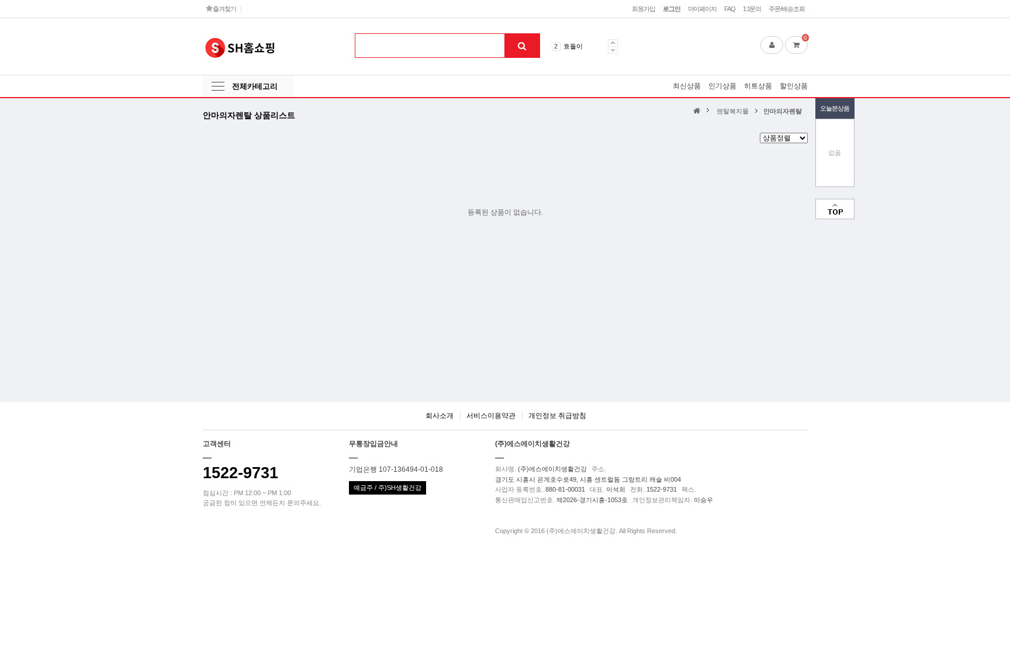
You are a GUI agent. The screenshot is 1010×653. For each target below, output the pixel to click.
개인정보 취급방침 (557, 416)
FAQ (729, 8)
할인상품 (794, 86)
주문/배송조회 (786, 8)
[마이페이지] (771, 45)
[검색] (521, 45)
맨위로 (835, 209)
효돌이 (573, 46)
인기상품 (722, 86)
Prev (613, 42)
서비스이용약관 (491, 416)
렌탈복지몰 (733, 111)
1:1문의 (752, 8)
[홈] (698, 110)
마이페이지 (702, 8)
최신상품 (687, 86)
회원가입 (643, 8)
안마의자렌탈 (782, 111)
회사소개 (440, 416)
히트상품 (758, 86)
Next (613, 50)
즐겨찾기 (224, 8)
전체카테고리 (255, 86)
